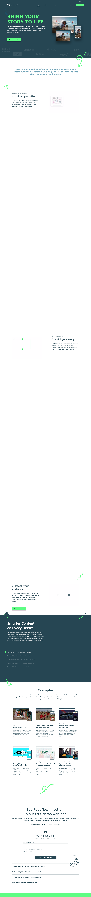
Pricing (54, 5)
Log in (71, 5)
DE (80, 1)
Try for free (80, 5)
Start (38, 5)
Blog (45, 5)
